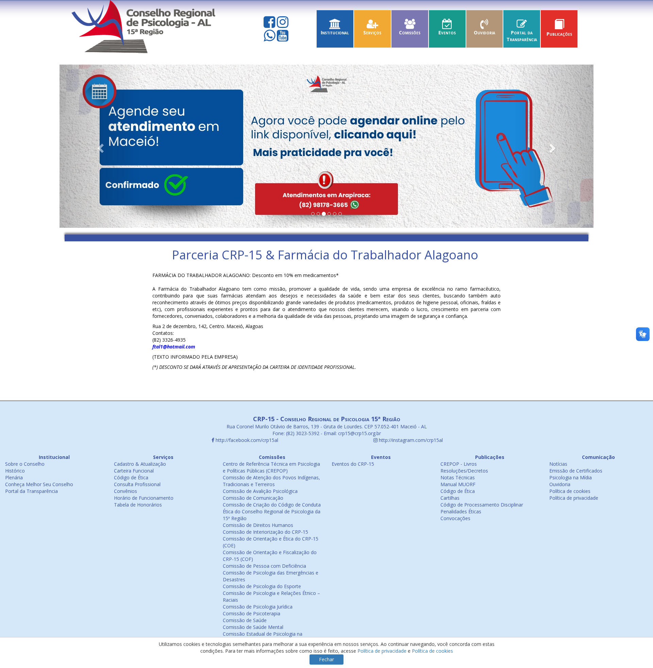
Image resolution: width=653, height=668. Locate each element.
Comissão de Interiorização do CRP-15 (265, 532)
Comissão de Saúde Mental (253, 627)
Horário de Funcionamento (143, 498)
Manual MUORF (457, 484)
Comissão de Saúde (245, 620)
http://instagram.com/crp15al (410, 440)
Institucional (335, 32)
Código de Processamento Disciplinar (481, 504)
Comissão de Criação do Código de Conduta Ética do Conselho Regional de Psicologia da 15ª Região (272, 511)
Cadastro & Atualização (140, 464)
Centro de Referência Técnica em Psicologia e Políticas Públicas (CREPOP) (271, 467)
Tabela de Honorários (138, 504)
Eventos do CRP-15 (353, 464)
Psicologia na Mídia (570, 477)
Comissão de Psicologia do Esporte (262, 586)
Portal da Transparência (521, 35)
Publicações (559, 34)
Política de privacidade (573, 498)
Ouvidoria (484, 32)
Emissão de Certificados (575, 470)
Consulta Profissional (137, 484)
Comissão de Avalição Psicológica (260, 491)
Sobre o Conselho (25, 464)
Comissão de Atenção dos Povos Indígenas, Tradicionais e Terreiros (271, 480)
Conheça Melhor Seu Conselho (39, 484)
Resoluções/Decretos (464, 470)
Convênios (125, 491)
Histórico (15, 470)
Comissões (409, 32)
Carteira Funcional (134, 470)
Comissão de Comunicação (253, 498)
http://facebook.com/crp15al (246, 440)
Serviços (372, 32)
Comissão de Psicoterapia (251, 613)
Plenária (14, 477)
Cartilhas (449, 498)
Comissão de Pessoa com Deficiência (264, 566)
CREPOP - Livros (458, 464)
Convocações (455, 518)
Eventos (447, 32)
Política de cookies (569, 491)
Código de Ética (131, 477)
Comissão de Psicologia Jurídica (257, 606)
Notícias (558, 464)
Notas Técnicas (457, 477)
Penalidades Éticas (460, 511)
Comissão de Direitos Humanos (258, 525)
